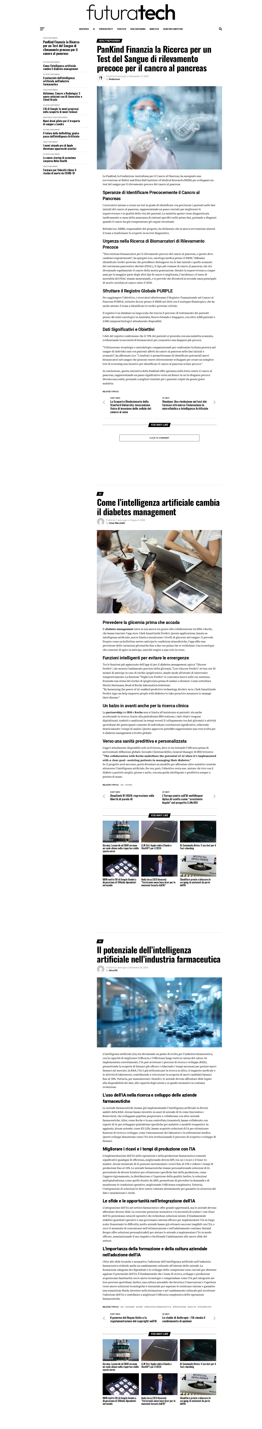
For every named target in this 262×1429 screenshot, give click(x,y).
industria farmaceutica (158, 1307)
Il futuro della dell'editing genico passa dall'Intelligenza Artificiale (61, 135)
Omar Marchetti (117, 523)
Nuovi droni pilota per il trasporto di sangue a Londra (61, 122)
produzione (180, 1307)
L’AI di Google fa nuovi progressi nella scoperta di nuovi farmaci (61, 110)
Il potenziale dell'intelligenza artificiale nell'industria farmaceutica (59, 81)
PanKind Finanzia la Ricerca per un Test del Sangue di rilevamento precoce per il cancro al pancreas (61, 47)
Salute (192, 1307)
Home (129, 785)
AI (94, 28)
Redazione (114, 79)
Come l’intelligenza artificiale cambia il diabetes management (60, 67)
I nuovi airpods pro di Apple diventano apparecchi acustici (59, 147)
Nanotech (154, 28)
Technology (205, 1307)
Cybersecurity (106, 28)
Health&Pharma (137, 28)
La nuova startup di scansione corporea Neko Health (59, 159)
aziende (130, 1307)
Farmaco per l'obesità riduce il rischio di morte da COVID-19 (59, 171)
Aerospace (84, 28)
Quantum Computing (173, 28)
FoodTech (121, 28)
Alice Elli (113, 970)
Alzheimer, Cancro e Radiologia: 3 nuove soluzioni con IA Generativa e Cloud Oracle (62, 96)
